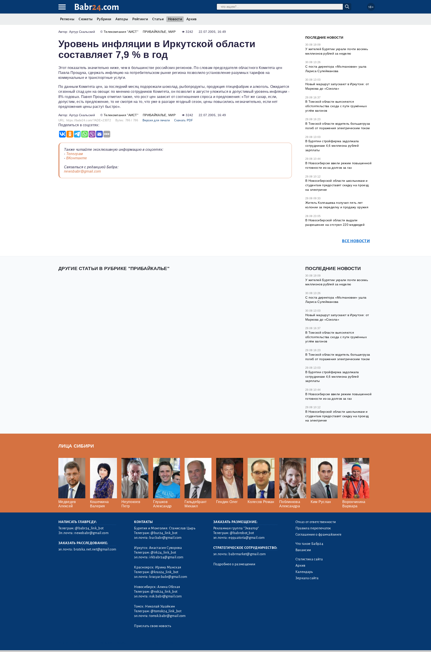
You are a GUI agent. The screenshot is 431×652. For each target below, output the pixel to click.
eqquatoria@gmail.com (246, 537)
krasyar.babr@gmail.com (168, 577)
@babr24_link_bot (89, 528)
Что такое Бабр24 (309, 544)
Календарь (304, 572)
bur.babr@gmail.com (165, 537)
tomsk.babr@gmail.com (167, 616)
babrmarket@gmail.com (247, 554)
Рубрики (104, 19)
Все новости (356, 241)
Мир (172, 31)
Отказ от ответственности (315, 522)
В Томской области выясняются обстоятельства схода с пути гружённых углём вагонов (336, 106)
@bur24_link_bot (164, 533)
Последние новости (324, 37)
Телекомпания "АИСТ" (121, 31)
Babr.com (96, 7)
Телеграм (74, 154)
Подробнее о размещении (234, 564)
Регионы (67, 19)
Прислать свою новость (152, 626)
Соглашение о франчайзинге (318, 534)
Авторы (121, 19)
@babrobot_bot (242, 533)
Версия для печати (156, 120)
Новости (175, 19)
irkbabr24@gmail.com (166, 557)
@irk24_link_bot (163, 552)
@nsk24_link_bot (164, 591)
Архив (191, 19)
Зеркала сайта (307, 578)
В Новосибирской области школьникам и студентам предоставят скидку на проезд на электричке (337, 185)
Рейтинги (140, 19)
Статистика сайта (309, 559)
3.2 (86, 642)
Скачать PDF (183, 120)
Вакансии (303, 550)
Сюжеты (85, 19)
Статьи (158, 19)
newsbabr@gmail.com (82, 171)
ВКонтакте (76, 158)
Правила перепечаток (313, 528)
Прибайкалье (154, 31)
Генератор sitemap (160, 642)
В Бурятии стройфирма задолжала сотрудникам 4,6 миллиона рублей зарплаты (332, 145)
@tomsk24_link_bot (166, 611)
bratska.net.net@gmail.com (95, 549)
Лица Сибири (76, 445)
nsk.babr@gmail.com (165, 596)
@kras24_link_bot (164, 572)
